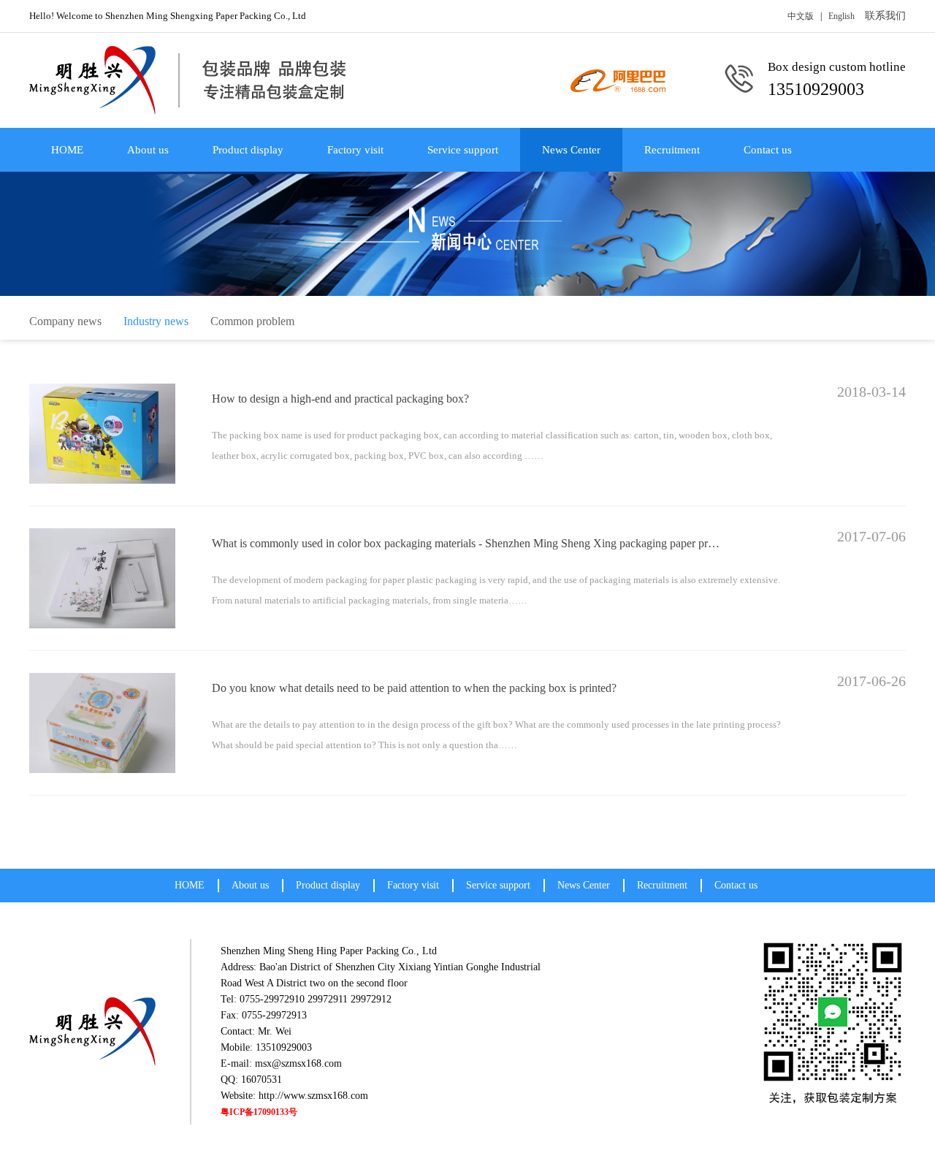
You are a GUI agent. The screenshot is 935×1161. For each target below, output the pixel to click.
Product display (248, 150)
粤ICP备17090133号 (259, 1112)
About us (148, 150)
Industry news (155, 321)
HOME (67, 150)
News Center (571, 150)
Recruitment (672, 150)
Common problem (252, 321)
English (841, 16)
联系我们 (885, 15)
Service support (462, 150)
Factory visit (355, 150)
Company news (65, 321)
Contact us (768, 150)
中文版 (800, 16)
